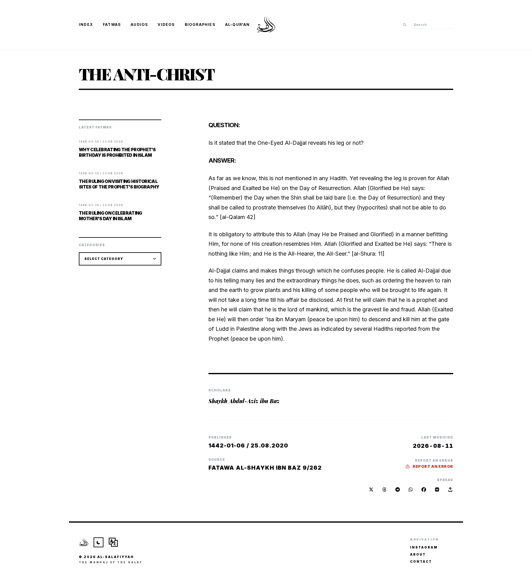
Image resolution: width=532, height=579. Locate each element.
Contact (421, 561)
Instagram (424, 547)
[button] (450, 489)
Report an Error (433, 466)
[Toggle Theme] (98, 542)
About (418, 554)
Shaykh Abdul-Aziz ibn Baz (244, 401)
